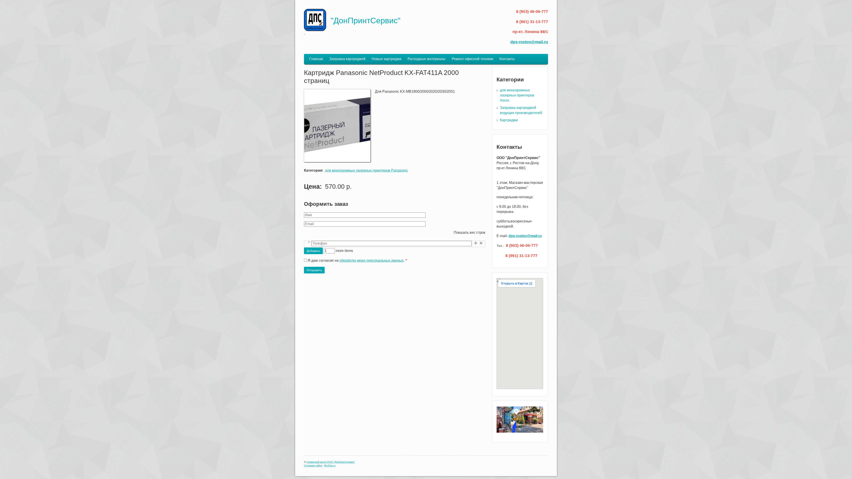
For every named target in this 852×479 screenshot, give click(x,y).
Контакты (507, 59)
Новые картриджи (386, 59)
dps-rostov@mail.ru (529, 42)
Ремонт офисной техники (472, 59)
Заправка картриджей (347, 59)
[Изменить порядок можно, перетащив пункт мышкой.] (307, 244)
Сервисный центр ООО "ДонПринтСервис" (330, 462)
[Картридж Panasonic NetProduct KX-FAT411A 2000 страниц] (337, 161)
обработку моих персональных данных (371, 260)
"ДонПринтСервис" (365, 20)
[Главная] (315, 20)
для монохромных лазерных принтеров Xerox (517, 95)
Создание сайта (313, 465)
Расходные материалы (427, 59)
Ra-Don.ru (329, 465)
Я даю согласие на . (356, 260)
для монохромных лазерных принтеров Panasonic (366, 170)
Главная (316, 59)
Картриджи (509, 120)
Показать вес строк (469, 232)
